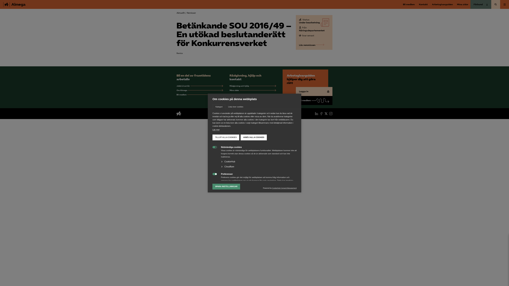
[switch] (213, 147)
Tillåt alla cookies (226, 137)
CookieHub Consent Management (284, 188)
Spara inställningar (226, 186)
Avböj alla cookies (253, 137)
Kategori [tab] (219, 107)
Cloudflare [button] (229, 167)
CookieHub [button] (229, 161)
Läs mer (216, 130)
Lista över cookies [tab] (235, 107)
